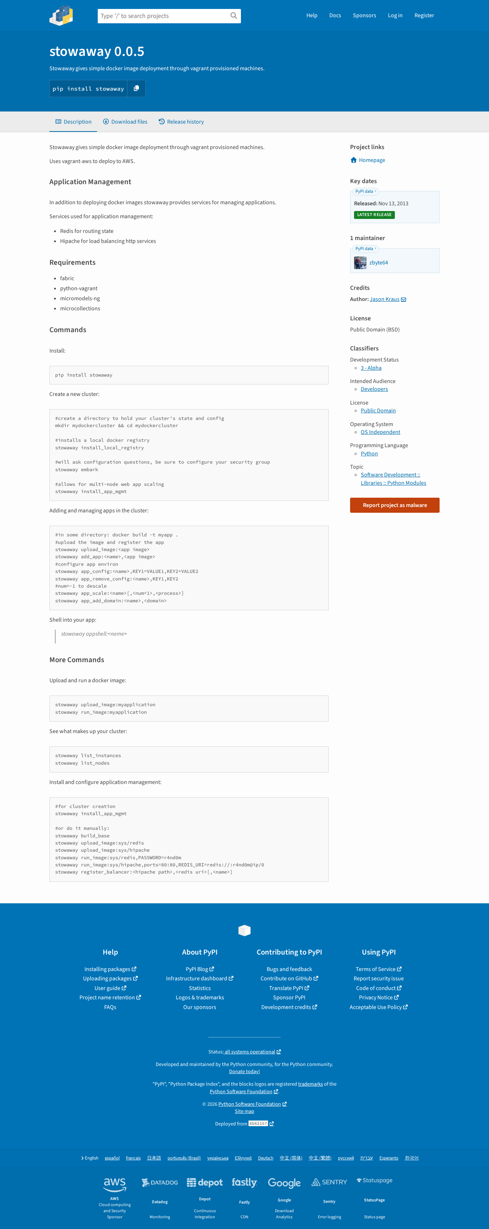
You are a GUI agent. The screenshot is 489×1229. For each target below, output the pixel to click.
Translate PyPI (286, 988)
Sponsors (364, 15)
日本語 (154, 1158)
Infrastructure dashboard (196, 978)
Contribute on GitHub (286, 978)
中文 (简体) (291, 1158)
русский (346, 1158)
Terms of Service (376, 969)
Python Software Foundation (241, 1091)
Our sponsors (199, 1007)
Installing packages (107, 969)
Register (424, 15)
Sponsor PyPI (289, 997)
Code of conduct (376, 988)
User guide (107, 988)
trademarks (310, 1084)
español (112, 1158)
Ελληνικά (243, 1158)
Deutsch (265, 1158)
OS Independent (380, 432)
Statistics (200, 988)
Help (312, 15)
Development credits (286, 1007)
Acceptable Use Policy (376, 1007)
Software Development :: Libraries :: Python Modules (393, 479)
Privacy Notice (376, 997)
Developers (374, 389)
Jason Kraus (385, 299)
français (133, 1158)
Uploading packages (107, 978)
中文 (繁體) (320, 1158)
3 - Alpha (371, 368)
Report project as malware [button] (395, 505)
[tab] (73, 122)
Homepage (372, 160)
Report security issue (379, 978)
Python (369, 454)
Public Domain (378, 411)
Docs (335, 15)
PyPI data (364, 191)
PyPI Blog (197, 969)
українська (217, 1158)
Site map (244, 1111)
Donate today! (244, 1071)
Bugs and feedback (289, 969)
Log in (395, 15)
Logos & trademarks (200, 997)
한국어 (412, 1158)
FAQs (110, 1007)
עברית (366, 1158)
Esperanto (388, 1158)
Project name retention (107, 997)
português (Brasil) (184, 1158)
